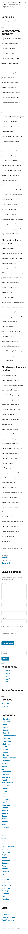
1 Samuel (5, 733)
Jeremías (5, 827)
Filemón (4, 802)
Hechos (4, 822)
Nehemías (5, 860)
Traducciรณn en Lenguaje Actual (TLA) (11, 928)
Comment (3, 583)
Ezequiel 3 (5, 676)
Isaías (3, 824)
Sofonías (21, 548)
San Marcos (6, 885)
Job (3, 830)
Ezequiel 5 (5, 682)
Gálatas (4, 808)
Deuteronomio (7, 783)
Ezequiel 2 (5, 673)
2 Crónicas (5, 744)
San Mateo (5, 888)
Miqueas (5, 855)
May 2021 (5, 704)
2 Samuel (5, 755)
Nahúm (4, 858)
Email (3, 610)
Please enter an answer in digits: (9, 633)
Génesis (4, 810)
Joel (3, 833)
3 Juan (4, 763)
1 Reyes (4, 730)
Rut (2, 874)
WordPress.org (7, 920)
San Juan (5, 880)
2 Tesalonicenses (8, 758)
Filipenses (5, 805)
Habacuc (5, 813)
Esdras (4, 791)
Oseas (4, 866)
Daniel (4, 780)
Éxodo (4, 797)
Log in (3, 912)
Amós (3, 769)
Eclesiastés (6, 786)
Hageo (4, 816)
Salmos (4, 877)
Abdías (4, 766)
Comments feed (8, 917)
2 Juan (4, 747)
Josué (3, 838)
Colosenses (6, 777)
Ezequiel (5, 799)
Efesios (4, 788)
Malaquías (5, 852)
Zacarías (5, 899)
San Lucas (5, 882)
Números (5, 863)
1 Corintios (5, 719)
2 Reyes (4, 752)
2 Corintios (6, 741)
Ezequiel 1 (5, 671)
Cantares (5, 774)
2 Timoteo (5, 761)
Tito (3, 896)
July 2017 (5, 706)
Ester (3, 794)
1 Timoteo (5, 738)
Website (3, 618)
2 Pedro (4, 749)
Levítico (4, 849)
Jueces (4, 844)
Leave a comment (7, 22)
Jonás (3, 835)
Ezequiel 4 (5, 679)
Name (3, 602)
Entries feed (6, 915)
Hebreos (4, 819)
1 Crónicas (5, 722)
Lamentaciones (7, 846)
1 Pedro (4, 727)
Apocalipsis (6, 772)
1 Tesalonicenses (8, 736)
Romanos (5, 871)
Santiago (5, 891)
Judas (3, 841)
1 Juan (4, 725)
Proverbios (5, 869)
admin (4, 21)
